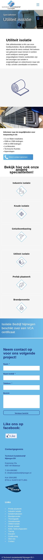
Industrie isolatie (14, 511)
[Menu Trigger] (38, 5)
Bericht (6, 393)
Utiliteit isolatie (14, 524)
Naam (6, 364)
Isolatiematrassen (15, 514)
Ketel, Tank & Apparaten (17, 529)
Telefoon (7, 383)
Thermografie (13, 519)
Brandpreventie (14, 516)
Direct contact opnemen (18, 157)
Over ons (11, 539)
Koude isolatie (14, 526)
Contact (11, 541)
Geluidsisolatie (14, 521)
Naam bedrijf (9, 374)
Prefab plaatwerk (15, 509)
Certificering (13, 536)
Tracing (11, 531)
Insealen (11, 534)
